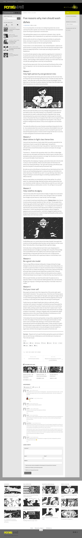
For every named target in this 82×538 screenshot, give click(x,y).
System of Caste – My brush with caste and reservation (28, 376)
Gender (25, 13)
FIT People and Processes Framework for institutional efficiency (10, 520)
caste (27, 352)
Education (11, 40)
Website (25, 460)
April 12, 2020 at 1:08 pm (34, 408)
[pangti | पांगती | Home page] (14, 7)
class (30, 352)
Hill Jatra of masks (65, 508)
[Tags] (17, 25)
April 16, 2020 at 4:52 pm (34, 437)
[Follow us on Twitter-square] (15, 12)
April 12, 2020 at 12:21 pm (34, 390)
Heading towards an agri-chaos (30, 520)
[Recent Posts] (12, 25)
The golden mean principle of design (12, 508)
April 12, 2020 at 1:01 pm (34, 403)
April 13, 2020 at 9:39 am (34, 415)
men (35, 352)
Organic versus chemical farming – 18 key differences (31, 495)
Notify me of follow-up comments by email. (34, 467)
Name (25, 456)
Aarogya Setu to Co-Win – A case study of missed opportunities (11, 495)
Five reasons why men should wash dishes (14, 49)
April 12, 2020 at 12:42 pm (38, 398)
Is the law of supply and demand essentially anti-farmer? (30, 508)
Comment (26, 448)
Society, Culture (32, 13)
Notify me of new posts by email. (32, 470)
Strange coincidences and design (49, 506)
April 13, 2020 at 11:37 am (37, 423)
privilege (39, 352)
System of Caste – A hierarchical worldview (42, 375)
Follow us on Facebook (71, 16)
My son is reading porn (13, 36)
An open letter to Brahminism (54, 375)
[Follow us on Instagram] (19, 12)
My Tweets (68, 30)
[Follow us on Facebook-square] (17, 12)
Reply (27, 396)
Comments (28, 387)
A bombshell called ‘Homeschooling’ (12, 42)
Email (45, 456)
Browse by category (11, 1)
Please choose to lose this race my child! (50, 518)
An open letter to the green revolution (14, 30)
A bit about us (21, 1)
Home (4, 1)
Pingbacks (37, 387)
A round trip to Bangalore (67, 519)
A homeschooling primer (13, 55)
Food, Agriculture (12, 27)
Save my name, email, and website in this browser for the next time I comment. (41, 465)
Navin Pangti (27, 25)
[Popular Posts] (6, 25)
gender (33, 352)
